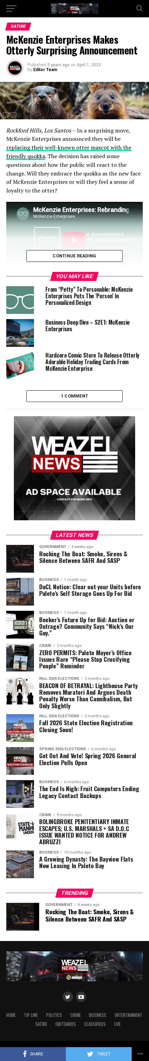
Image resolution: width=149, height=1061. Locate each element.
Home (11, 1015)
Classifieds (95, 1024)
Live (117, 1024)
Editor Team (45, 69)
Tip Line (31, 1015)
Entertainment (128, 1015)
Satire (41, 1024)
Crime (75, 1015)
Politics (54, 1015)
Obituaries (65, 1024)
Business (97, 1015)
